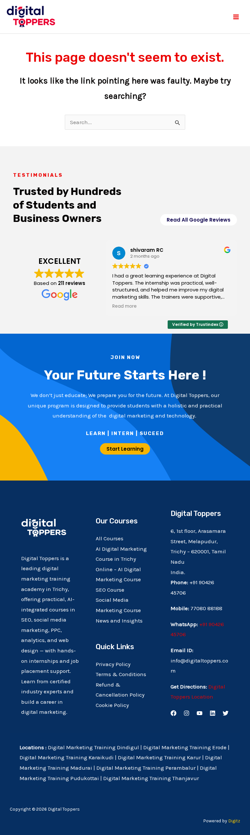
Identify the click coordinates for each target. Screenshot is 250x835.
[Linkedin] (212, 713)
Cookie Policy (112, 705)
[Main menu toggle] (236, 16)
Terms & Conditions (121, 674)
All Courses (109, 538)
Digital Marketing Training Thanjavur (151, 778)
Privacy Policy (113, 664)
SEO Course (110, 589)
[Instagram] (186, 713)
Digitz (234, 821)
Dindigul (128, 747)
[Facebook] (173, 713)
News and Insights (119, 620)
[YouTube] (199, 713)
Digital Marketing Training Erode (185, 747)
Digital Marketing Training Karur (159, 757)
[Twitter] (226, 713)
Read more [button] (124, 306)
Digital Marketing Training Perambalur (146, 767)
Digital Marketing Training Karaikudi (67, 757)
